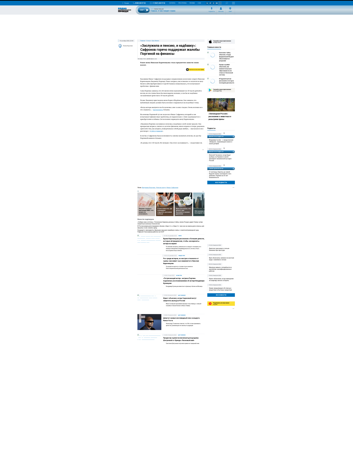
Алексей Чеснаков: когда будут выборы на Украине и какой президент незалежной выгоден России (220, 157)
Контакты (172, 3)
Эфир (230, 11)
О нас (199, 3)
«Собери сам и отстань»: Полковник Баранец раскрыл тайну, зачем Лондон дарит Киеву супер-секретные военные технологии (170, 223)
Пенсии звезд (161, 188)
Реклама (192, 3)
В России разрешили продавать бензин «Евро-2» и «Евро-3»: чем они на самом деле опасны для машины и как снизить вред (170, 227)
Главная (142, 40)
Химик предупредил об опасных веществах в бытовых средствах (220, 289)
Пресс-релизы (182, 3)
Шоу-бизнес (155, 40)
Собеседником (156, 131)
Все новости (221, 295)
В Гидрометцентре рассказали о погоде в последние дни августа (226, 81)
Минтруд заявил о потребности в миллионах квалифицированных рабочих (220, 269)
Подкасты (212, 11)
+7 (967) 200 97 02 (159, 3)
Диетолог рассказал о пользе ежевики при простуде (219, 249)
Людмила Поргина (148, 188)
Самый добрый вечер (216, 168)
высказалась (158, 110)
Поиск (227, 3)
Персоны (221, 11)
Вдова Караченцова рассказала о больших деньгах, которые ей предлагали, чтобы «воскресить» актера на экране (183, 241)
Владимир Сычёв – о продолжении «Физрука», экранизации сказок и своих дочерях (221, 141)
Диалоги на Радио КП (216, 136)
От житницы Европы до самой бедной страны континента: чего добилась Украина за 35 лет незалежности (220, 174)
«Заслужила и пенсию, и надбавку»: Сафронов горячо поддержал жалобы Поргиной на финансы (170, 50)
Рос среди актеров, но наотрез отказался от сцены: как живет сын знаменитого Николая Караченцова (181, 260)
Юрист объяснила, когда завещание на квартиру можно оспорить (221, 279)
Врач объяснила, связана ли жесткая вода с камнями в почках (221, 259)
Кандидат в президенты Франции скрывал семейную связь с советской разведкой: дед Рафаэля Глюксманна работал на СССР (168, 231)
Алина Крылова (128, 46)
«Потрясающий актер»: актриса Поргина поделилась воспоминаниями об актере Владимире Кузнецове (183, 280)
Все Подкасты (221, 182)
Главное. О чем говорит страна (163, 11)
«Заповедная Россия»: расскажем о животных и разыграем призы (219, 116)
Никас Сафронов (172, 188)
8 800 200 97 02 (140, 3)
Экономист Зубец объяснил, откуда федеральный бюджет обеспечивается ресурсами (226, 56)
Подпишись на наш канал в (196, 69)
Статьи (148, 40)
